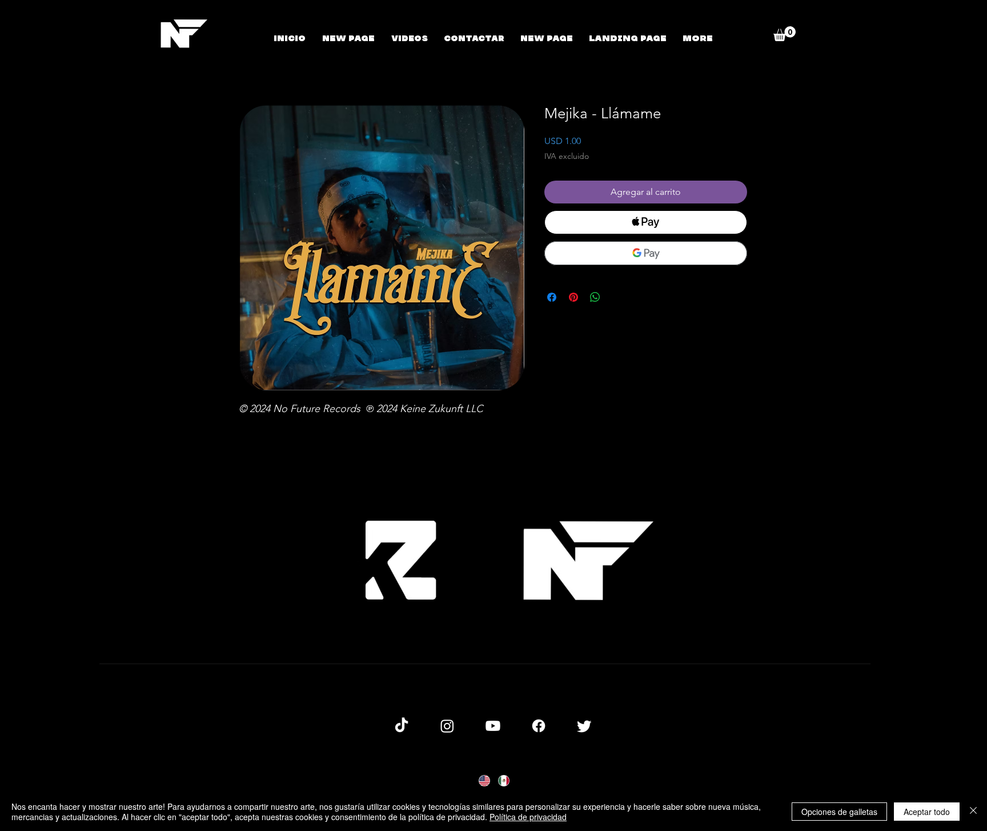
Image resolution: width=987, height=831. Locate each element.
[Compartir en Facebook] (552, 297)
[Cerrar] (973, 811)
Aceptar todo (927, 811)
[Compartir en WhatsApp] (595, 297)
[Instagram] (447, 725)
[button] (784, 33)
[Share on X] (617, 297)
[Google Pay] (645, 253)
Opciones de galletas (839, 811)
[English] (484, 780)
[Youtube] (492, 725)
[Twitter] (584, 725)
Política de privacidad (528, 816)
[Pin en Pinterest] (573, 297)
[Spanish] (503, 780)
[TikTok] (401, 725)
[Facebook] (538, 725)
